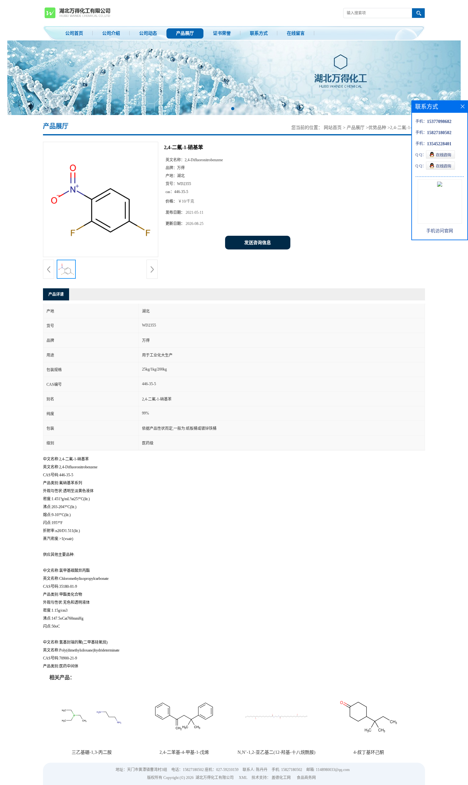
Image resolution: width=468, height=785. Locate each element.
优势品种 (377, 127)
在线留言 (296, 33)
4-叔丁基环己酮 (368, 752)
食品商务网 (306, 777)
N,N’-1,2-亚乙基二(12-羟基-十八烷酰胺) (277, 752)
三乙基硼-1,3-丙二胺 (92, 752)
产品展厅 (185, 33)
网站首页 (333, 127)
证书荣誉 (222, 33)
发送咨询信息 (257, 242)
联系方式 (259, 33)
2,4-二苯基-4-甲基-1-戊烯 (184, 752)
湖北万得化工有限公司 (214, 777)
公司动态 (148, 33)
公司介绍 (111, 33)
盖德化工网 (281, 777)
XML (243, 777)
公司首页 (74, 33)
